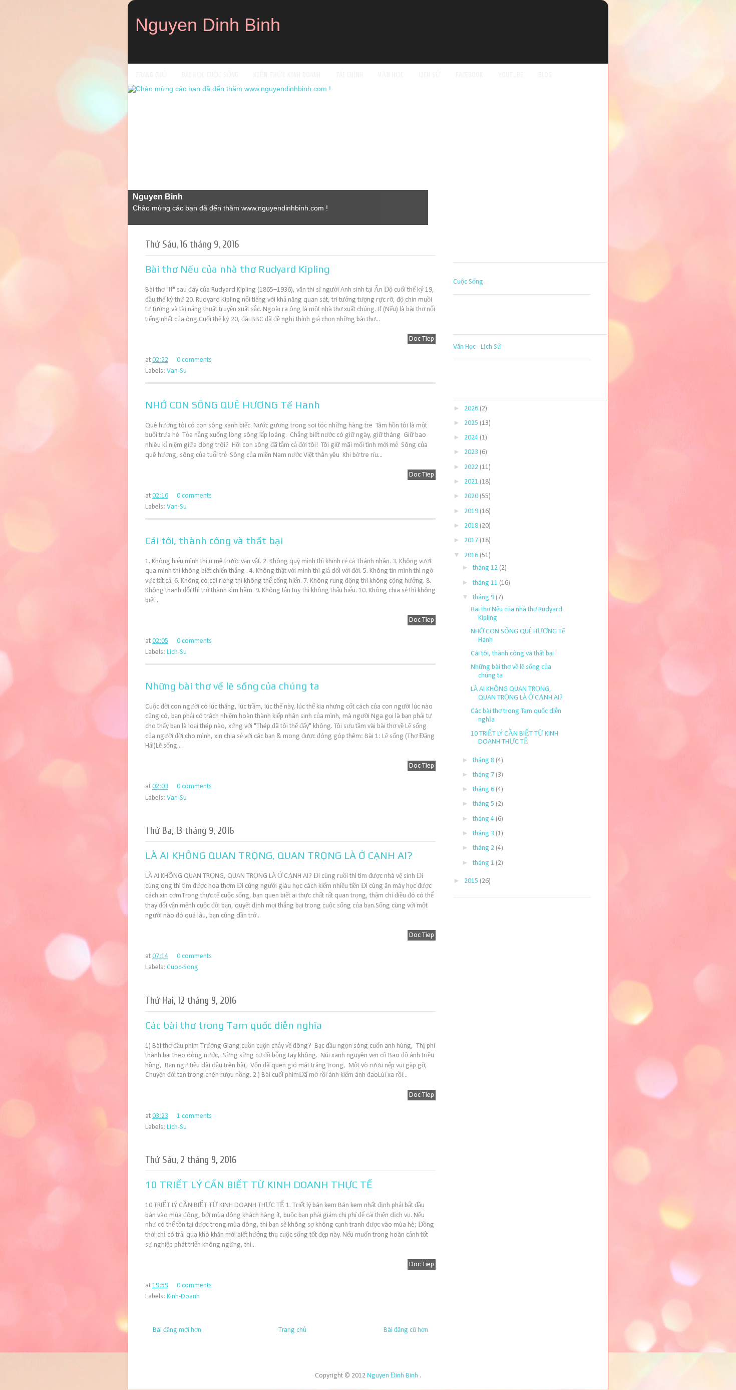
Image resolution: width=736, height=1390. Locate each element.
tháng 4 (483, 819)
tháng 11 (485, 583)
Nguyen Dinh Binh (207, 25)
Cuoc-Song (182, 967)
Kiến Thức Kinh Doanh (286, 75)
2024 (471, 437)
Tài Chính (349, 75)
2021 (471, 482)
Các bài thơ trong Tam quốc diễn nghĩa (233, 1025)
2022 (471, 467)
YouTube (510, 75)
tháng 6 (483, 789)
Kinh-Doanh (183, 1296)
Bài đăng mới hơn (177, 1330)
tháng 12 (485, 568)
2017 (471, 540)
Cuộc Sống (468, 282)
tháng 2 (483, 848)
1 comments (194, 1116)
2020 (471, 496)
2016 (471, 555)
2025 (471, 423)
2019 (471, 511)
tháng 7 (483, 775)
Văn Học (391, 75)
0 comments (194, 360)
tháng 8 (483, 760)
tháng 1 (483, 863)
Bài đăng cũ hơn (406, 1330)
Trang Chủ (151, 75)
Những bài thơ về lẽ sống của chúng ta (232, 685)
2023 (471, 452)
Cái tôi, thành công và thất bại (214, 540)
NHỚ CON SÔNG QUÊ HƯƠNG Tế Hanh (232, 404)
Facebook (469, 75)
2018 (471, 526)
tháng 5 (483, 804)
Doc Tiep (421, 339)
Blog (545, 75)
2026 (471, 408)
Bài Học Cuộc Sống (210, 75)
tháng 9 (483, 597)
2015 (471, 881)
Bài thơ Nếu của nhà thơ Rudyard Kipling (237, 269)
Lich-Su (177, 652)
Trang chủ (292, 1330)
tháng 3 (483, 833)
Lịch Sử (430, 75)
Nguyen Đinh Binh (392, 1375)
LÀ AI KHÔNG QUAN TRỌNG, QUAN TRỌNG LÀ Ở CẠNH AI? (279, 855)
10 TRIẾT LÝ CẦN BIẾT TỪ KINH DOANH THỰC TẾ (259, 1184)
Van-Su (177, 371)
